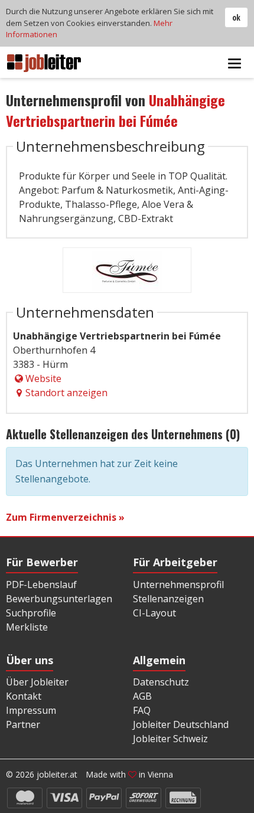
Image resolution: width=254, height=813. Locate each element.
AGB (142, 696)
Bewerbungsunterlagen (59, 598)
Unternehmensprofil (178, 584)
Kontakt (23, 696)
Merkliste (27, 627)
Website (43, 378)
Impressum (31, 710)
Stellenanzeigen (168, 598)
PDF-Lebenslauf (41, 584)
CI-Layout (154, 612)
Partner (23, 724)
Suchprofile (31, 612)
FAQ (142, 710)
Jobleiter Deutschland (181, 724)
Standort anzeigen (66, 392)
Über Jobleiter (37, 681)
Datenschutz (161, 681)
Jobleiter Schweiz (170, 738)
